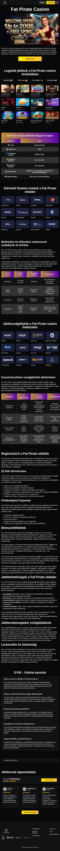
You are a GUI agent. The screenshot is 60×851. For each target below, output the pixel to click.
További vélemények (30, 812)
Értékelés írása (49, 780)
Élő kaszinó (21, 80)
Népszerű (7, 80)
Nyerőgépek (50, 80)
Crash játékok (36, 80)
